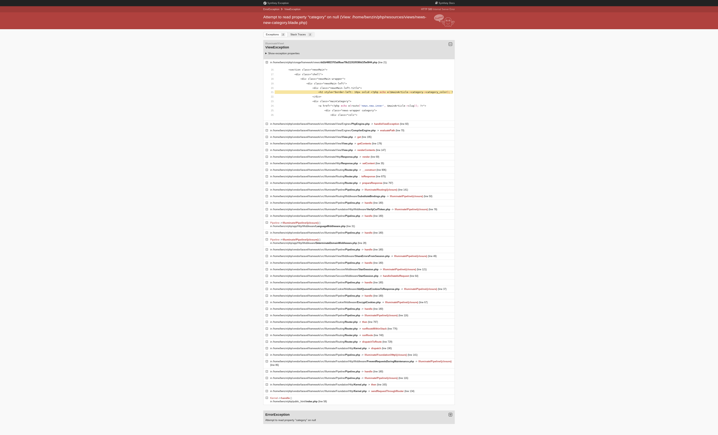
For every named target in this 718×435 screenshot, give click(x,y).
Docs (447, 3)
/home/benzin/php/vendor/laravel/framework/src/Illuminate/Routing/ (315, 170)
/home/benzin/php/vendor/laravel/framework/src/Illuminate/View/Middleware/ (331, 256)
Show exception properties (284, 53)
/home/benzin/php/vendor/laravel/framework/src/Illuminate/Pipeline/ (316, 189)
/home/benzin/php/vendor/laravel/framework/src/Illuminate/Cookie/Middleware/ (336, 289)
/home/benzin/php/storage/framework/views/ (325, 62)
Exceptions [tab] (275, 34)
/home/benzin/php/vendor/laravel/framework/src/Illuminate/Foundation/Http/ (320, 348)
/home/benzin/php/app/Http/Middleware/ (309, 226)
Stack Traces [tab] (300, 34)
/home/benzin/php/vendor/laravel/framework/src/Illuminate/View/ (313, 137)
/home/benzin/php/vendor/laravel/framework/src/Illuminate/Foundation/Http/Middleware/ (331, 209)
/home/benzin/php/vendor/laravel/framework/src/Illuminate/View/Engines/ (321, 123)
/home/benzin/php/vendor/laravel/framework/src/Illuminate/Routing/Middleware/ (329, 196)
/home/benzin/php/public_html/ (295, 401)
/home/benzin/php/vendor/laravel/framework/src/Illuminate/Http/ (315, 156)
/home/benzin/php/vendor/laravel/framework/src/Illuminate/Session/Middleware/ (325, 269)
